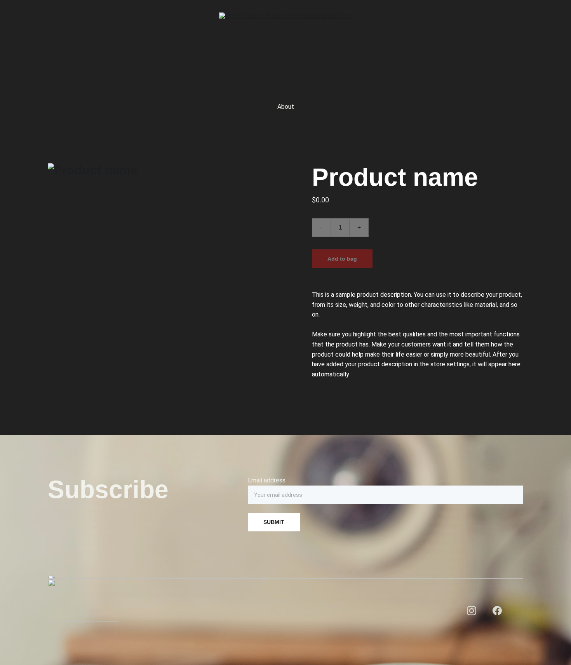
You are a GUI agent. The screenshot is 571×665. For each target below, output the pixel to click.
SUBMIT (273, 522)
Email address (267, 480)
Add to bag (342, 259)
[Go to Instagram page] (471, 610)
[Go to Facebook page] (497, 610)
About (285, 106)
